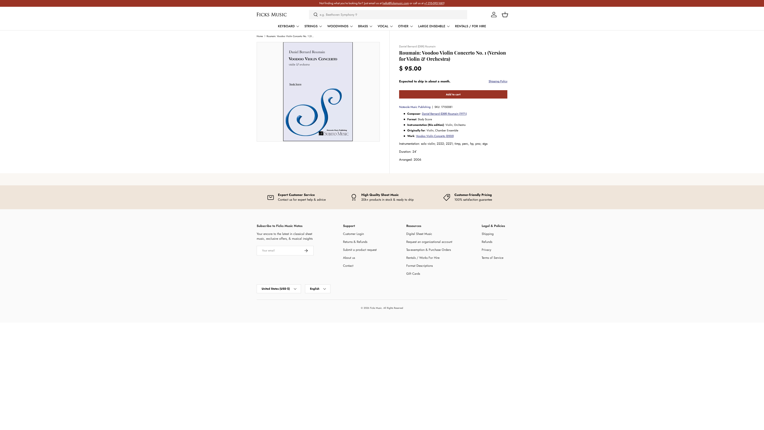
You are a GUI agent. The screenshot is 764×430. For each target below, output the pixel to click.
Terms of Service (492, 257)
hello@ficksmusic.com (395, 3)
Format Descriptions (419, 265)
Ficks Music (376, 308)
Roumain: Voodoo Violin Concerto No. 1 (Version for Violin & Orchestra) (290, 36)
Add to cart (453, 94)
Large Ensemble (431, 26)
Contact (348, 265)
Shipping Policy (498, 81)
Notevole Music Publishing (415, 107)
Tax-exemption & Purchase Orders (428, 249)
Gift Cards (413, 273)
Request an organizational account (429, 241)
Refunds (487, 241)
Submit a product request (360, 249)
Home (260, 36)
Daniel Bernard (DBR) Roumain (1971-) (444, 114)
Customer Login (353, 234)
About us (349, 257)
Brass (363, 26)
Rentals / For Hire (470, 26)
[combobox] (388, 14)
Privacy (486, 249)
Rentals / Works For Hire (422, 257)
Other (403, 26)
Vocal (383, 26)
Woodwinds (337, 26)
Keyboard (286, 26)
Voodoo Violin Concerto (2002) (435, 136)
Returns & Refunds (355, 241)
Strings (311, 26)
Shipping (488, 234)
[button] (505, 14)
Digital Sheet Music (419, 234)
